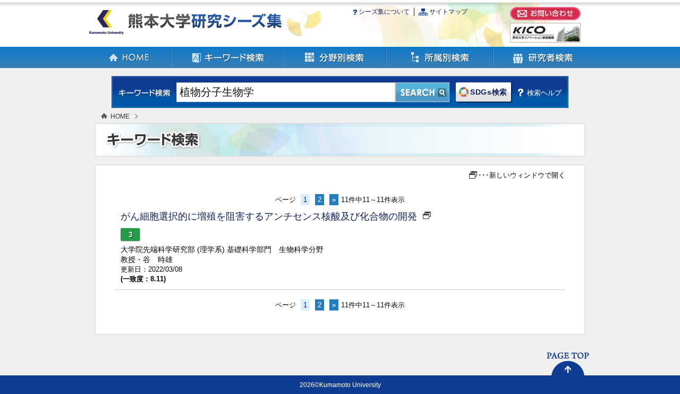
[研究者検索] (543, 66)
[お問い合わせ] (545, 18)
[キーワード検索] (227, 66)
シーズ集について (384, 11)
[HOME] (130, 66)
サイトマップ (448, 11)
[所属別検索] (440, 66)
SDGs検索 (488, 92)
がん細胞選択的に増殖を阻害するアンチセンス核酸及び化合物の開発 (269, 216)
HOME (120, 116)
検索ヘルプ (544, 92)
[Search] (422, 92)
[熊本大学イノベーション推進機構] (545, 40)
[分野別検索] (335, 66)
